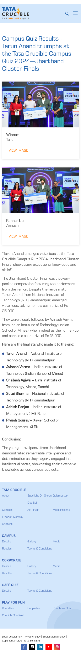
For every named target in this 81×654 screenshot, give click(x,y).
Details (6, 541)
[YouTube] (48, 647)
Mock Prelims (61, 510)
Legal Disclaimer (12, 637)
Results (7, 548)
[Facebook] (24, 647)
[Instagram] (57, 647)
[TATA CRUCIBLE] (15, 13)
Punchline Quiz (62, 608)
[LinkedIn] (40, 647)
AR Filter (32, 510)
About (6, 495)
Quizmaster (60, 495)
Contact (7, 510)
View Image (18, 151)
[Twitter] (32, 647)
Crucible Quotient (13, 615)
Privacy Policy (32, 637)
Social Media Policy (54, 637)
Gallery (31, 541)
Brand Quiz (9, 608)
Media (56, 541)
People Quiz (34, 608)
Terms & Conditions (39, 548)
